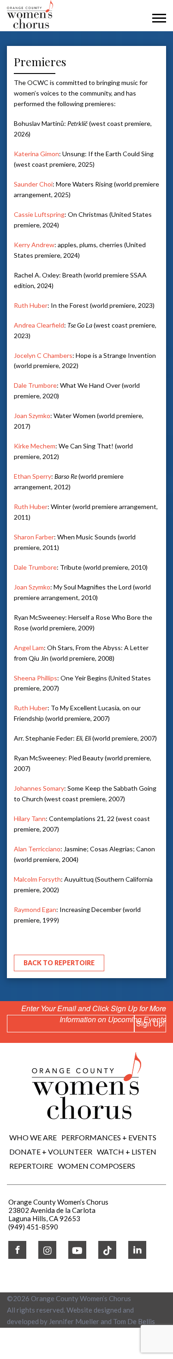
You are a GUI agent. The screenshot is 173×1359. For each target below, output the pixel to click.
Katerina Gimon (36, 154)
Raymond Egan (35, 909)
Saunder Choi (33, 184)
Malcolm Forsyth (37, 879)
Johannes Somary (39, 788)
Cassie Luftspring (39, 214)
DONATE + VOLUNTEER (50, 1151)
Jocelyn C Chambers (43, 355)
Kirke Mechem (34, 446)
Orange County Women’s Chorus (81, 1298)
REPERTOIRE (31, 1165)
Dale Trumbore (35, 385)
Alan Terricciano (37, 849)
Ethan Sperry (32, 476)
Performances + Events (108, 1137)
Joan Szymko (32, 415)
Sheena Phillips (35, 678)
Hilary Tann (30, 818)
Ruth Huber (31, 305)
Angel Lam (29, 647)
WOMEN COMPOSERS (96, 1165)
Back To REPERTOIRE (59, 963)
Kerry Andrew (34, 245)
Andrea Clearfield (39, 325)
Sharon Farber (34, 537)
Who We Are (33, 1137)
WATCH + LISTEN (126, 1151)
